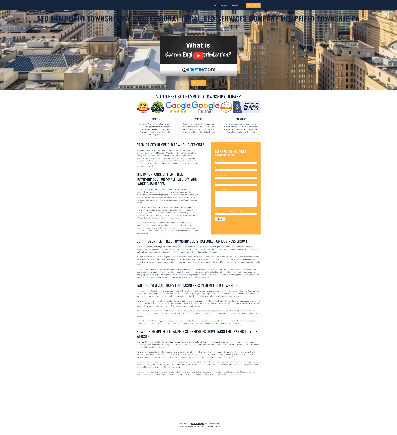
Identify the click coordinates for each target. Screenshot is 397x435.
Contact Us (236, 5)
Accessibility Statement (204, 426)
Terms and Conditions (185, 426)
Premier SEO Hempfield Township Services (170, 144)
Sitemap (217, 426)
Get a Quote (198, 83)
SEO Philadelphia (221, 5)
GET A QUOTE (253, 5)
